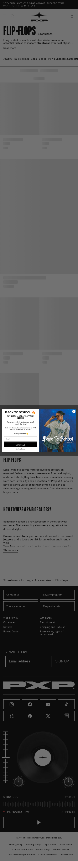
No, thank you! (20, 449)
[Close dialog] (73, 411)
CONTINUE (20, 445)
